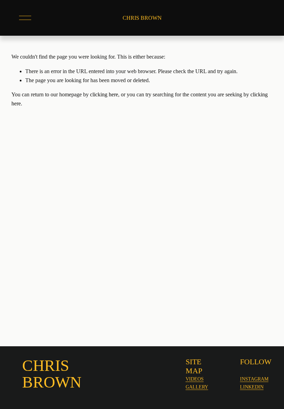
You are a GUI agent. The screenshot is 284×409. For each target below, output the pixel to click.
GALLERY (197, 387)
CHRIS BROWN (142, 18)
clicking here (104, 94)
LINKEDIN (252, 387)
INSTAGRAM (254, 379)
